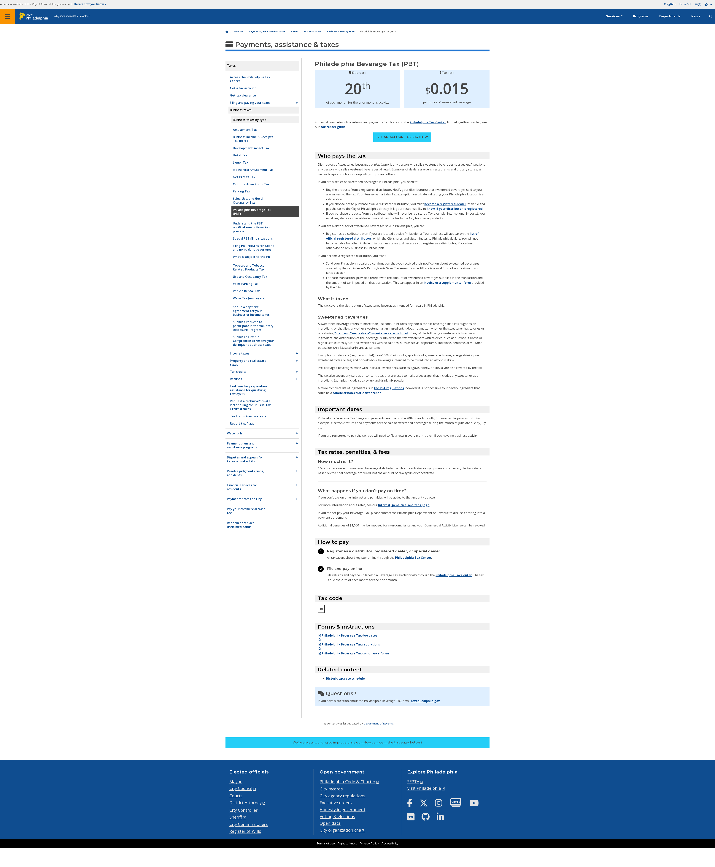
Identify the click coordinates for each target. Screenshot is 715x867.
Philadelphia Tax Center (428, 122)
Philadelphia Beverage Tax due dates (349, 635)
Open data (330, 823)
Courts (235, 796)
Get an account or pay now (402, 137)
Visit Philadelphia (424, 788)
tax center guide (333, 127)
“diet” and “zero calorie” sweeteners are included (371, 333)
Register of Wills (245, 831)
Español (685, 4)
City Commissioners (248, 824)
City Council (240, 788)
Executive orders (336, 803)
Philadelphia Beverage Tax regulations (351, 644)
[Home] (226, 31)
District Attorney (245, 803)
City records (331, 789)
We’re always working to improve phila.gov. (357, 742)
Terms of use (326, 843)
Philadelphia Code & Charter (347, 781)
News (695, 16)
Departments (670, 16)
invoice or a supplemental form (447, 283)
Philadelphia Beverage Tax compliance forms (355, 653)
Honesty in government (342, 809)
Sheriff (235, 817)
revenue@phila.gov (425, 701)
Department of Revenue (378, 723)
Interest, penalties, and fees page (403, 505)
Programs (641, 16)
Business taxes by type (341, 31)
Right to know (347, 843)
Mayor (235, 781)
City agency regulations (342, 796)
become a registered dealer (445, 204)
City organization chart (342, 830)
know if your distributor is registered (455, 209)
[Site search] (710, 16)
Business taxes (313, 31)
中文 (698, 4)
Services (613, 16)
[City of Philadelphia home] (34, 16)
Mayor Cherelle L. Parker (72, 16)
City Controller (243, 810)
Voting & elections (337, 816)
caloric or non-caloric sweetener (357, 393)
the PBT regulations (389, 388)
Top (697, 821)
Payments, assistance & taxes (267, 31)
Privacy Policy (369, 843)
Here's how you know (89, 4)
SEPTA (413, 781)
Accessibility (390, 843)
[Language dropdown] (709, 4)
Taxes (294, 31)
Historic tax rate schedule (345, 678)
